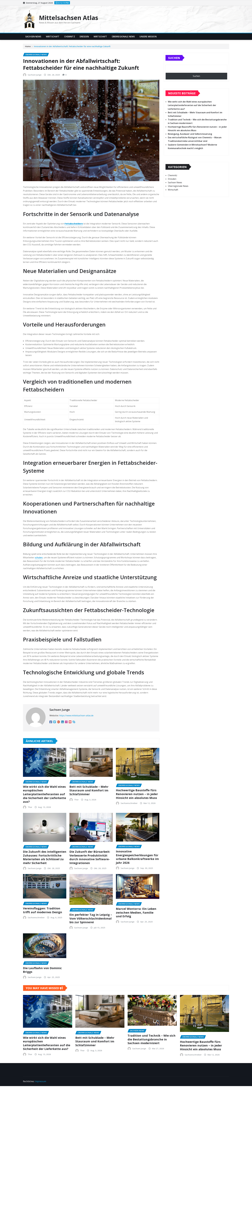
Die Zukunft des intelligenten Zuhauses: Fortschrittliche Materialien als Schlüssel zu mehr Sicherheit (44, 857)
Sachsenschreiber (129, 803)
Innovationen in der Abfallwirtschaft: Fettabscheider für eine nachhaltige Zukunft (72, 46)
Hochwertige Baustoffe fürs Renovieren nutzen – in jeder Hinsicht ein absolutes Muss (137, 794)
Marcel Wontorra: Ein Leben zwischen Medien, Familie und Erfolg (136, 912)
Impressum (40, 1081)
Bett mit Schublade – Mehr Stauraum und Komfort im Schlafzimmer (88, 790)
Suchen (174, 58)
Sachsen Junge (34, 74)
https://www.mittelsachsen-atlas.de (76, 715)
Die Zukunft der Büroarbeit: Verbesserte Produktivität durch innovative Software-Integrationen (89, 857)
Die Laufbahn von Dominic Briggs (42, 970)
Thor (30, 807)
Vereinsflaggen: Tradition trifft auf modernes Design (42, 910)
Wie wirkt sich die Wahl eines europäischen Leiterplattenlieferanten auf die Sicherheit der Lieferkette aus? (44, 794)
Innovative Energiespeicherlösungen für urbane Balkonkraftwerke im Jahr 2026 (137, 857)
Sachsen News (33, 36)
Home (28, 46)
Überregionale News (123, 36)
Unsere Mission (148, 36)
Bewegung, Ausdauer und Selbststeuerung (190, 133)
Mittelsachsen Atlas (68, 18)
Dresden (84, 36)
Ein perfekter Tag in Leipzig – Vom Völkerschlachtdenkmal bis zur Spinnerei (90, 918)
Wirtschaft (52, 36)
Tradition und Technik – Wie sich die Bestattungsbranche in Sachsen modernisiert (151, 1039)
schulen (39, 557)
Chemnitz (69, 36)
